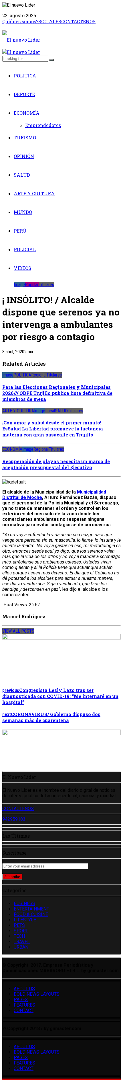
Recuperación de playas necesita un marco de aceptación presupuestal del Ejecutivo (56, 464)
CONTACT (23, 1010)
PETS (19, 925)
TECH (19, 936)
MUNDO (23, 212)
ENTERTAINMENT (31, 909)
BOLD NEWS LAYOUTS (36, 994)
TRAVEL (22, 941)
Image (19, 284)
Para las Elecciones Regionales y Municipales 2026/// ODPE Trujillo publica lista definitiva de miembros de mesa (57, 393)
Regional (38, 375)
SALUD (22, 175)
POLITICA (25, 76)
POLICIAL (25, 249)
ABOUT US (24, 988)
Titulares (46, 284)
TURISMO (25, 137)
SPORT (21, 930)
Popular (32, 284)
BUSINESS (24, 903)
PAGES (21, 999)
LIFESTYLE (25, 920)
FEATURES (24, 1005)
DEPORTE (24, 94)
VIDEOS (22, 268)
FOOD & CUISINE (31, 914)
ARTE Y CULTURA (34, 193)
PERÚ (20, 231)
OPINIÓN (24, 156)
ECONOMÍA (26, 113)
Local (50, 411)
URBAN (21, 947)
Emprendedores (43, 125)
